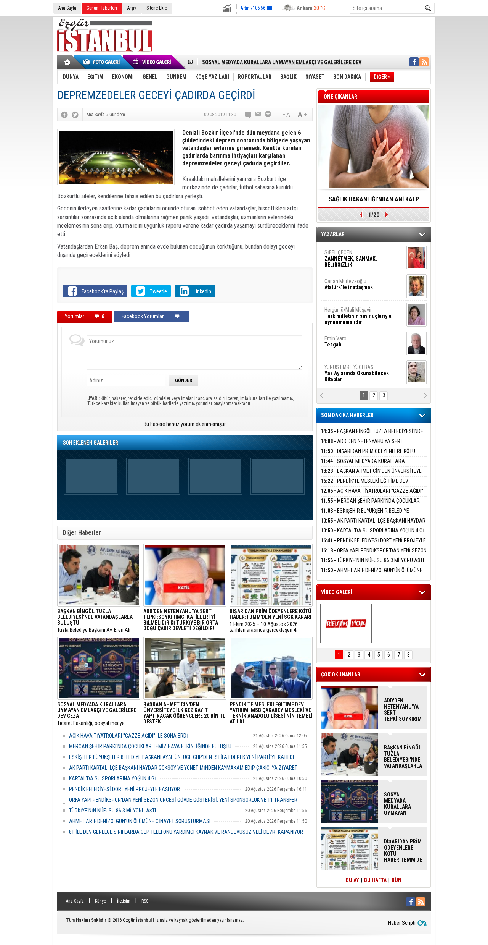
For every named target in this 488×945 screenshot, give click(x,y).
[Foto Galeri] (103, 62)
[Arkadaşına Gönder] (258, 114)
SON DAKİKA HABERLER (347, 415)
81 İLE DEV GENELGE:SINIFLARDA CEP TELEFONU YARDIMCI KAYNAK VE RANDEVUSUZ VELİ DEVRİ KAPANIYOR (186, 832)
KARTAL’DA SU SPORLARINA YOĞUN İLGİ (112, 778)
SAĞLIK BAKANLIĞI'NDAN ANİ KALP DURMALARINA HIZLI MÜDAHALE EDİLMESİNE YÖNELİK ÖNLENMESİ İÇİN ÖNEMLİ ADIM (373, 202)
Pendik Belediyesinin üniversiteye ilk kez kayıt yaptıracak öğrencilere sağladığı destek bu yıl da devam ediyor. (184, 714)
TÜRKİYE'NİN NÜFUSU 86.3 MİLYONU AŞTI (112, 810)
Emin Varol (336, 341)
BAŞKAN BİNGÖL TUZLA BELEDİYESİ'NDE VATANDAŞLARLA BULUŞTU (372, 435)
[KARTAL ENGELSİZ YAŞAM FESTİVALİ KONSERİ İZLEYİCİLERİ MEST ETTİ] (346, 623)
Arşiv (131, 8)
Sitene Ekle (156, 8)
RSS (144, 901)
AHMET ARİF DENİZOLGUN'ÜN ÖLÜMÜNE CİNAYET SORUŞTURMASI (139, 821)
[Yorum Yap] (248, 114)
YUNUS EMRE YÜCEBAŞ (356, 373)
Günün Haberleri (102, 8)
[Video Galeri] (152, 62)
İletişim (123, 901)
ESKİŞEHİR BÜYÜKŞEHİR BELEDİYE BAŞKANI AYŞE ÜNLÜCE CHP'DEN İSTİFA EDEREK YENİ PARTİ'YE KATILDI (181, 757)
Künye (100, 901)
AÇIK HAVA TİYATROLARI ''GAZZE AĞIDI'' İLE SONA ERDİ (128, 736)
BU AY (352, 880)
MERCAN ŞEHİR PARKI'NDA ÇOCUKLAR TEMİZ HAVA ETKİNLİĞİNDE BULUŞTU (150, 746)
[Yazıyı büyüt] (302, 114)
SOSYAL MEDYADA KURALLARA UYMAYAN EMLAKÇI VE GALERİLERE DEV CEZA (370, 465)
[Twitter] (75, 114)
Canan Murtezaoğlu (348, 284)
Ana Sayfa (67, 8)
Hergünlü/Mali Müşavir (358, 316)
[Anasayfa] (67, 62)
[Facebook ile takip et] (414, 61)
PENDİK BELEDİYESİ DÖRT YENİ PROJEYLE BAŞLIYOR (124, 789)
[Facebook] (64, 114)
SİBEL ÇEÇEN (350, 258)
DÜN (396, 880)
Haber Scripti (402, 923)
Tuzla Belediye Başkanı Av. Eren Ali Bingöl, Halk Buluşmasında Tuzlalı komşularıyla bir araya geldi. (95, 620)
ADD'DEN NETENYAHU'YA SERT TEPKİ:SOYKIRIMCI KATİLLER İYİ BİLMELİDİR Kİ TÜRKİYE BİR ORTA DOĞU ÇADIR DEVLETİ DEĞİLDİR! (403, 709)
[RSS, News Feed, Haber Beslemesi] (424, 61)
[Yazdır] (268, 114)
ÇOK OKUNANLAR (340, 675)
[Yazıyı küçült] (285, 114)
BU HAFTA (375, 880)
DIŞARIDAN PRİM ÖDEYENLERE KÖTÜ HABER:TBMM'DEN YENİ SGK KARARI (368, 455)
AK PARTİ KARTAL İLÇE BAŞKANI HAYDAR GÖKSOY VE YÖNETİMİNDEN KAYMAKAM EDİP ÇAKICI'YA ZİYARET (183, 768)
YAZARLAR (333, 234)
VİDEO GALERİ (336, 592)
